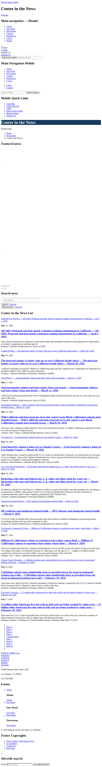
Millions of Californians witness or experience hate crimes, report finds (47, 542)
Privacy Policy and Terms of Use (20, 741)
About (9, 26)
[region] (51, 49)
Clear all (12, 304)
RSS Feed (10, 748)
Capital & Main (47, 351)
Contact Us (11, 746)
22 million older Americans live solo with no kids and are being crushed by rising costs (51, 607)
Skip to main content (9, 2)
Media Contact (12, 113)
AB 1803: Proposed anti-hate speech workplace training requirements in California (50, 333)
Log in (9, 38)
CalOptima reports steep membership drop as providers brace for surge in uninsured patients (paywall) (48, 575)
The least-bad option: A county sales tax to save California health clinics (49, 362)
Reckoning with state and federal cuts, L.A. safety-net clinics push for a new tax (49, 481)
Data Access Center (14, 111)
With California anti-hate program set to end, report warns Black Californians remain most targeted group (51, 420)
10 (9, 646)
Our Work (10, 29)
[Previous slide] (2, 288)
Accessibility (11, 743)
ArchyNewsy (41, 378)
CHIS (8, 108)
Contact (9, 34)
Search (9, 41)
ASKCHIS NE (12, 106)
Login (8, 85)
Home (9, 133)
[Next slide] (5, 288)
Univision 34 (39, 437)
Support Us (11, 36)
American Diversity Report (39, 501)
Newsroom (11, 31)
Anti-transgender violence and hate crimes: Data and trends (49, 389)
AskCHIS (10, 104)
